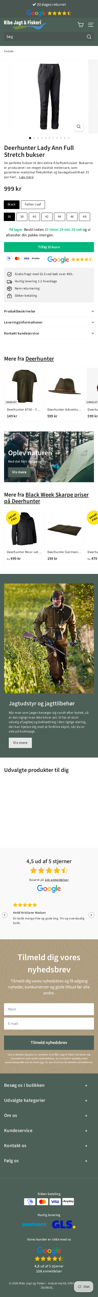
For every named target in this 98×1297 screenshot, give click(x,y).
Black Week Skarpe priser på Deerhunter (46, 498)
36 (9, 216)
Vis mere (19, 472)
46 (72, 216)
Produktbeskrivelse (19, 311)
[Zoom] (78, 126)
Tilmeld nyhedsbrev (49, 1043)
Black (12, 204)
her (42, 1062)
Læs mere (26, 177)
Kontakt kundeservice (21, 333)
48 (84, 216)
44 (59, 216)
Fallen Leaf (33, 204)
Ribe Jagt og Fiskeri (32, 1283)
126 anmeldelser (57, 880)
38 (22, 216)
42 (47, 216)
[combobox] (49, 36)
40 (34, 216)
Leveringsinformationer (23, 322)
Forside (8, 51)
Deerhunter (39, 359)
